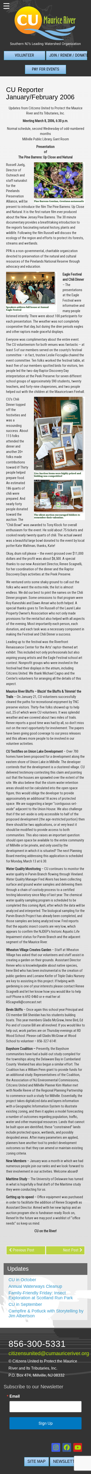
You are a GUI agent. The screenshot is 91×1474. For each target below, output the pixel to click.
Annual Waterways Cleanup (35, 1286)
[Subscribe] (77, 1447)
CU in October (22, 1279)
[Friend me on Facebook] (66, 1447)
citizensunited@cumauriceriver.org (48, 1353)
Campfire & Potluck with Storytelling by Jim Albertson (45, 1313)
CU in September (25, 1304)
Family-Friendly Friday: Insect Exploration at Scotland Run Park (40, 1295)
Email (14, 1396)
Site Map (36, 1461)
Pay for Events (45, 69)
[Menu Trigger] (6, 6)
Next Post (70, 1250)
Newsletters (68, 1461)
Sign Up (46, 1423)
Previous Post (23, 1250)
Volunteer (24, 55)
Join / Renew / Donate (68, 55)
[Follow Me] (55, 1447)
